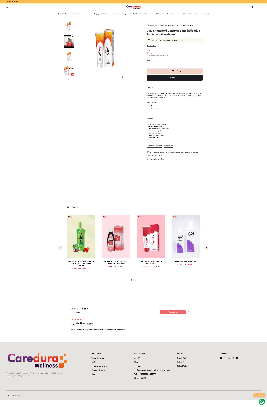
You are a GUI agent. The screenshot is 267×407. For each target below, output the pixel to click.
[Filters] (189, 312)
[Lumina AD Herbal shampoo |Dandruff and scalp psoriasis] (81, 236)
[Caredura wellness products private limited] (133, 7)
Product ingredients (154, 146)
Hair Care (148, 14)
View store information (155, 159)
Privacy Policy (182, 358)
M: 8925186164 (140, 378)
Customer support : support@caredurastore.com (152, 370)
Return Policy (182, 362)
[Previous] (60, 248)
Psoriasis (87, 14)
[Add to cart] (88, 256)
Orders (93, 374)
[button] (7, 7)
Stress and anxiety (119, 14)
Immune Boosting (184, 14)
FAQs (93, 362)
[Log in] (252, 7)
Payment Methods (14, 395)
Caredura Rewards (98, 370)
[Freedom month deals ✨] (133, 2)
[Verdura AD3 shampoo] (186, 236)
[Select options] (123, 256)
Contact (137, 366)
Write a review (173, 312)
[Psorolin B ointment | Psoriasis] (151, 236)
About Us (137, 358)
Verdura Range (135, 14)
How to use (168, 146)
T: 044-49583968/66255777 (145, 374)
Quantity (149, 60)
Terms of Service (97, 358)
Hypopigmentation (101, 14)
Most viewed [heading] (72, 207)
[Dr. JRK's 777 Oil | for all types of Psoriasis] (116, 236)
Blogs (136, 362)
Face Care (76, 14)
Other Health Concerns (165, 14)
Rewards (205, 14)
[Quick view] (93, 256)
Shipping (155, 55)
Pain (196, 14)
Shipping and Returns (99, 366)
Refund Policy (182, 366)
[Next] (206, 248)
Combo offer (63, 14)
